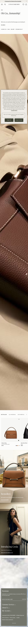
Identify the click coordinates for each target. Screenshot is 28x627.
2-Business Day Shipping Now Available (13, 1)
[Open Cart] (26, 4)
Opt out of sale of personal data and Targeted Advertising (14, 115)
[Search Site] (5, 4)
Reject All (9, 120)
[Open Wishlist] (23, 4)
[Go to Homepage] (14, 4)
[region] (14, 107)
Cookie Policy (14, 110)
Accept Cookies (19, 120)
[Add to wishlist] (19, 419)
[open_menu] (2, 4)
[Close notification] (26, 1)
